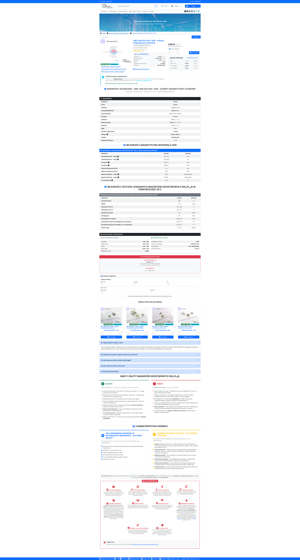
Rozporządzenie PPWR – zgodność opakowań (113, 71)
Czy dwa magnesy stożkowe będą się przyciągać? (116, 360)
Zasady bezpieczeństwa (107, 559)
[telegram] (198, 11)
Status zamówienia (107, 1)
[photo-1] (117, 61)
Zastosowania (123, 11)
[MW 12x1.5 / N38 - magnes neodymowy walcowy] (163, 315)
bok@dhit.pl (197, 1)
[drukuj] (187, 11)
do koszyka (194, 53)
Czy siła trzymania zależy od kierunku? (113, 366)
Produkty (104, 11)
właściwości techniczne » (142, 69)
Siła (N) (135, 282)
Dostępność (155, 559)
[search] (156, 6)
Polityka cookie (146, 559)
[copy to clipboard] (185, 11)
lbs (167, 282)
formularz (149, 79)
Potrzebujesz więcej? (192, 57)
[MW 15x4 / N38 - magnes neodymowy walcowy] (188, 315)
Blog (134, 11)
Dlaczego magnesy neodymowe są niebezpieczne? (145, 544)
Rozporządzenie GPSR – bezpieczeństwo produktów (114, 69)
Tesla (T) (152, 290)
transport (175, 49)
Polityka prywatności (135, 559)
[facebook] (192, 11)
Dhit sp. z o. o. (197, 559)
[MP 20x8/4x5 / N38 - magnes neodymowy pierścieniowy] (137, 315)
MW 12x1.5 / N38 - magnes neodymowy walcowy (160, 327)
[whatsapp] (196, 11)
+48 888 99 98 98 (117, 79)
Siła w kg (103, 282)
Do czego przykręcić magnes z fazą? (112, 343)
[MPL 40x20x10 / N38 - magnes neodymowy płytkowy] (111, 315)
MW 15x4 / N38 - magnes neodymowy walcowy (185, 327)
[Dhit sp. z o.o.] (106, 6)
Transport (145, 11)
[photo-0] (115, 61)
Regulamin (164, 559)
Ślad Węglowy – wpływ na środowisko (111, 66)
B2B (130, 11)
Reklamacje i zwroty (174, 559)
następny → (197, 37)
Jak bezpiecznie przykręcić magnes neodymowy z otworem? (119, 354)
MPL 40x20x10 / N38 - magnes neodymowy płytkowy (110, 327)
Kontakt (151, 11)
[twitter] (194, 11)
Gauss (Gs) (103, 290)
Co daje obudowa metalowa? (110, 371)
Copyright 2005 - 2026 (187, 559)
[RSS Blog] (190, 11)
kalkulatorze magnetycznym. (143, 80)
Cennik (139, 11)
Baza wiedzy (124, 559)
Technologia (112, 11)
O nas (117, 559)
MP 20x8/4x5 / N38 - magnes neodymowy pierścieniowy (135, 327)
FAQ (100, 1)
